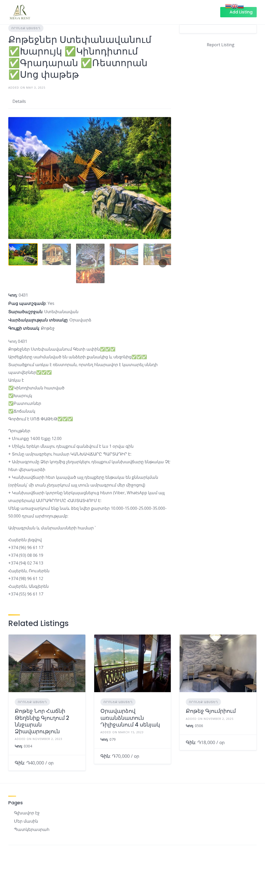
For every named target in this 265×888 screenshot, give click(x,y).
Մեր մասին (26, 821)
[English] (234, 6)
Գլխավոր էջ (27, 813)
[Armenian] (228, 6)
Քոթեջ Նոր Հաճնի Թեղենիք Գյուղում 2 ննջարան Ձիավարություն (42, 721)
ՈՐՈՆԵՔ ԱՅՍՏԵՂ (25, 28)
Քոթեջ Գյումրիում (211, 711)
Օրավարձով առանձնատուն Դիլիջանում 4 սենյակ (130, 717)
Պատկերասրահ (31, 829)
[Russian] (241, 6)
